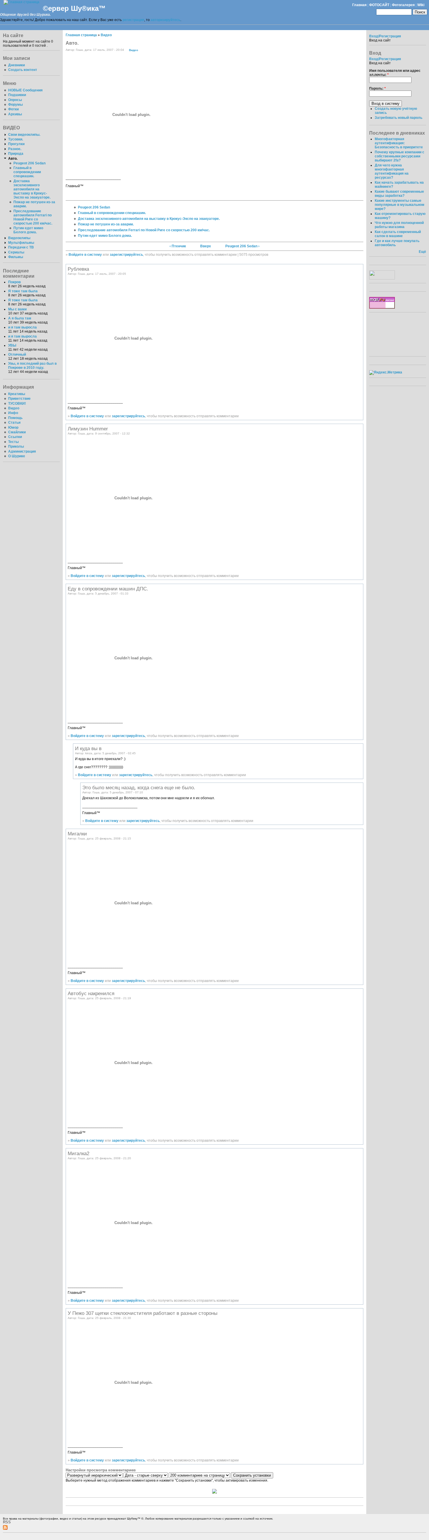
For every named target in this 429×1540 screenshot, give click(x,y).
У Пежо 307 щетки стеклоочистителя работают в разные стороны (142, 1313)
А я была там (19, 318)
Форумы (15, 104)
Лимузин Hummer (88, 429)
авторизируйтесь (165, 20)
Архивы (15, 114)
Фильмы (15, 257)
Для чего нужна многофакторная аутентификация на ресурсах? (392, 171)
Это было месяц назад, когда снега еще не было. (138, 787)
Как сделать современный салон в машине (398, 234)
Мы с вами (17, 309)
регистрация (133, 20)
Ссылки (15, 437)
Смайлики (17, 432)
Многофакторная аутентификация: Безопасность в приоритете (399, 143)
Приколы (16, 446)
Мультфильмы (21, 243)
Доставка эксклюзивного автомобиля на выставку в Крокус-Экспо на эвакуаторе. (31, 189)
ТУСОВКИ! (17, 403)
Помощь (15, 418)
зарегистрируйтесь (126, 255)
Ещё (422, 252)
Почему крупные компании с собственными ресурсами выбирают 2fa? (399, 156)
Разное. (14, 149)
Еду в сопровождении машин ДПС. (108, 589)
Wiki (420, 5)
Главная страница (81, 35)
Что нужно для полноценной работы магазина (399, 225)
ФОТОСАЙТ (379, 5)
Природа (15, 154)
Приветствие (19, 399)
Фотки (13, 109)
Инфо (13, 413)
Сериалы (16, 252)
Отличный (17, 354)
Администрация (22, 451)
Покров (14, 282)
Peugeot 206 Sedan (29, 163)
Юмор (13, 427)
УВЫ (12, 345)
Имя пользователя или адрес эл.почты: (395, 73)
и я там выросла (22, 327)
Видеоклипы (19, 238)
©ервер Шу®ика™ (74, 8)
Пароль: (377, 88)
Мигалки (77, 834)
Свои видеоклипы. (24, 135)
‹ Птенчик (178, 246)
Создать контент (22, 70)
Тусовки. (15, 139)
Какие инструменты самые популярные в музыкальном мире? (399, 205)
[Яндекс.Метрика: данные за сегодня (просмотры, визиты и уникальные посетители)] (385, 372)
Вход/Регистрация (385, 36)
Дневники (16, 65)
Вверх (205, 246)
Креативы (16, 394)
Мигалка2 (78, 1153)
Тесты (13, 442)
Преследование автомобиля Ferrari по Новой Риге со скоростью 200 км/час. (32, 217)
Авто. (13, 159)
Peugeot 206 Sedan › (242, 246)
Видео (13, 408)
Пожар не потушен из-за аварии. (106, 224)
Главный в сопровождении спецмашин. (27, 172)
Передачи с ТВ (21, 247)
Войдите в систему (85, 255)
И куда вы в (88, 748)
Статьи (14, 422)
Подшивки (17, 95)
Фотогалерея (403, 5)
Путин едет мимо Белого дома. (28, 230)
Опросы (15, 100)
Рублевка (78, 269)
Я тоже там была (23, 291)
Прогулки (16, 144)
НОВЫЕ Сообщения (25, 90)
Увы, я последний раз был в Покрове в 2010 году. (32, 365)
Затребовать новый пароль (398, 118)
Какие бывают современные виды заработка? (399, 194)
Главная (359, 5)
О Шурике (16, 456)
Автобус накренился (91, 993)
